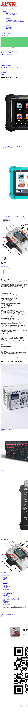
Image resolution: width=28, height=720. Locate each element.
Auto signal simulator (10, 15)
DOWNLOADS (6, 33)
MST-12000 (3, 470)
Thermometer (8, 23)
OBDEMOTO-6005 (5, 538)
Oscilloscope (8, 16)
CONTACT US (6, 30)
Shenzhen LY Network (11, 614)
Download (5, 583)
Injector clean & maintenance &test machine (15, 21)
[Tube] (7, 36)
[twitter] (2, 36)
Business (5, 587)
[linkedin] (5, 36)
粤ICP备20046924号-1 (5, 613)
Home (2, 51)
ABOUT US (5, 32)
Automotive (8, 25)
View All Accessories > (5, 575)
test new (7, 29)
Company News (9, 27)
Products (5, 578)
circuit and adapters (10, 19)
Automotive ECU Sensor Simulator (8, 429)
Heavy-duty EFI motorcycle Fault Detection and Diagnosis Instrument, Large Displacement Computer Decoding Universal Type (15, 218)
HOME (4, 11)
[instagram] (4, 36)
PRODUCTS (6, 12)
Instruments (8, 18)
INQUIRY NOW (4, 266)
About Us (5, 581)
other (7, 22)
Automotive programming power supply (14, 20)
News (4, 579)
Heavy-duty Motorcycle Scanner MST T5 (11, 146)
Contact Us (5, 580)
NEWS (4, 26)
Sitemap (12, 613)
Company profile (6, 586)
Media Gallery (9, 28)
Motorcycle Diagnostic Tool (11, 13)
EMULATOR (3, 572)
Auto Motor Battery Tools (11, 14)
